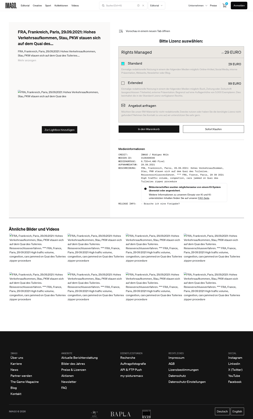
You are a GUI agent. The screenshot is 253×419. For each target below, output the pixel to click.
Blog (13, 388)
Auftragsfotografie (133, 363)
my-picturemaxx (131, 376)
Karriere (16, 363)
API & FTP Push (131, 370)
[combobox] (156, 5)
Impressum (176, 357)
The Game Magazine (24, 382)
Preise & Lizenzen (73, 370)
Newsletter (68, 382)
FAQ (64, 388)
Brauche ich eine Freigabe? (162, 203)
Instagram (235, 357)
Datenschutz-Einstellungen (187, 382)
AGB (171, 363)
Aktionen (67, 376)
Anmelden (239, 5)
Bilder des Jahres (73, 363)
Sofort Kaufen (213, 129)
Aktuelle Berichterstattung (79, 357)
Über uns (16, 357)
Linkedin (234, 363)
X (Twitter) (235, 370)
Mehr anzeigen (27, 60)
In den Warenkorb (149, 129)
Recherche (127, 357)
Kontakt (15, 394)
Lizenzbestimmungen (183, 370)
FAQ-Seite (203, 198)
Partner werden (21, 376)
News (14, 370)
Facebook (235, 382)
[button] (38, 252)
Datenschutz (177, 376)
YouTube (234, 376)
